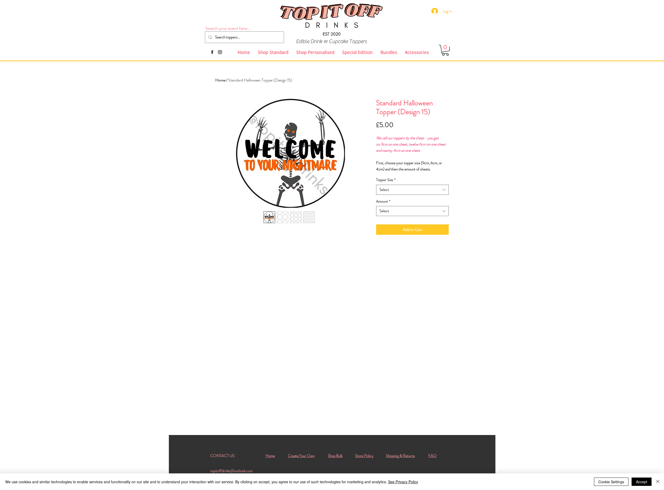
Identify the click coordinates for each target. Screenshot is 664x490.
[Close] (658, 482)
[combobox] (412, 190)
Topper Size (386, 179)
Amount (383, 201)
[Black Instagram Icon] (220, 52)
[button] (445, 50)
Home (220, 80)
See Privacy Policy (403, 481)
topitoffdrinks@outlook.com (231, 471)
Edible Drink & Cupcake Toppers (331, 41)
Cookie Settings (611, 481)
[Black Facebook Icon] (212, 52)
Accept (641, 481)
